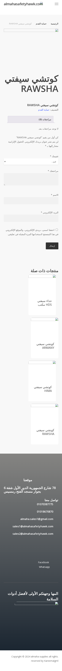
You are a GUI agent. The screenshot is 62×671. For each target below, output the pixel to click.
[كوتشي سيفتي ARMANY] (44, 328)
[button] (56, 4)
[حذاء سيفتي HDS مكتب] (42, 285)
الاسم (54, 194)
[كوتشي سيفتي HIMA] (42, 371)
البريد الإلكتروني (49, 212)
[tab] (30, 119)
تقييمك (54, 156)
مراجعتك (53, 171)
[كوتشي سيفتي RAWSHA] (44, 414)
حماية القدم (41, 23)
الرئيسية (54, 23)
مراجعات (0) (45, 119)
